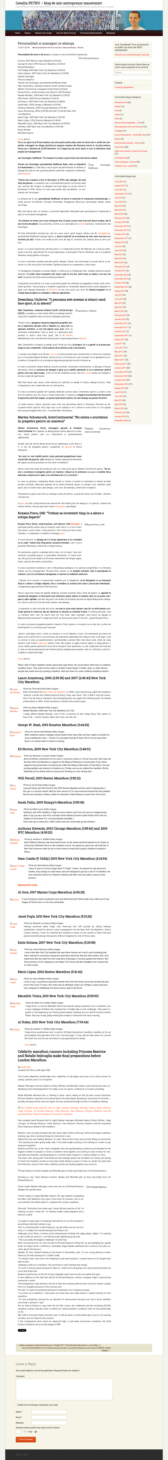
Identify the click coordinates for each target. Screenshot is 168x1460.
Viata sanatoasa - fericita (72, 48)
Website (19, 1423)
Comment (20, 1376)
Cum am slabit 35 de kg (66, 33)
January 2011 (120, 368)
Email (19, 1417)
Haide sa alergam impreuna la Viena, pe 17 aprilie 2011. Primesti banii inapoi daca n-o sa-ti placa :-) (59, 1345)
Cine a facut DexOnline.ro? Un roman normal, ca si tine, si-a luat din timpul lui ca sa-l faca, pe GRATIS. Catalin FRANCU (66, 1349)
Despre (28, 33)
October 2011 (120, 331)
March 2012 (120, 311)
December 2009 (121, 421)
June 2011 (119, 348)
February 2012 (121, 315)
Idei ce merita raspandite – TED (128, 123)
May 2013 (119, 254)
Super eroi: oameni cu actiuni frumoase (131, 151)
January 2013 (120, 271)
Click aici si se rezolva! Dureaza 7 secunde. (132, 55)
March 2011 (120, 360)
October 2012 (120, 283)
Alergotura (110, 33)
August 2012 (120, 291)
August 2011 (120, 340)
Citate (117, 115)
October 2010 (120, 380)
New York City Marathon (54, 692)
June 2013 (119, 250)
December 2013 (121, 226)
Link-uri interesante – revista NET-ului (130, 135)
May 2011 (119, 352)
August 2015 (120, 186)
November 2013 (121, 230)
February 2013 (121, 267)
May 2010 (119, 400)
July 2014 (119, 198)
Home (17, 33)
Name (19, 1412)
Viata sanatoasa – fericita (125, 162)
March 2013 (120, 263)
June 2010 (119, 396)
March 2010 (120, 408)
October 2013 (120, 234)
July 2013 (119, 246)
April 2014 (119, 210)
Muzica (118, 139)
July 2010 (119, 392)
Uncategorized (121, 158)
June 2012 (119, 299)
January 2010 (120, 416)
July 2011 (119, 344)
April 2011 (119, 356)
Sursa (20, 139)
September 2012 (122, 287)
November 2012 (121, 279)
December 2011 (121, 323)
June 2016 (119, 182)
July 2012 (119, 295)
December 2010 (121, 372)
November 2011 (121, 327)
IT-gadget (119, 131)
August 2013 (120, 242)
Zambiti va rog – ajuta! (124, 166)
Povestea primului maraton (91, 33)
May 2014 (119, 206)
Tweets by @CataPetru (124, 87)
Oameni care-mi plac (43, 33)
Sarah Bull (25, 1067)
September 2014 (122, 194)
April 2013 (119, 259)
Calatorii (118, 106)
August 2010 (120, 388)
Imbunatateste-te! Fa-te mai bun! (48, 48)
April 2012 (119, 307)
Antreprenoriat (121, 102)
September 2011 (122, 335)
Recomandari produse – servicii (128, 143)
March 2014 (120, 214)
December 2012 (121, 275)
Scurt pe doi (120, 147)
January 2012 (120, 319)
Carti (117, 110)
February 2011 (121, 364)
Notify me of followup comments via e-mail (38, 1405)
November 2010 (121, 376)
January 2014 (120, 222)
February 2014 (121, 218)
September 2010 (122, 384)
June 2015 (119, 190)
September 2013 (122, 238)
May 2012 (119, 303)
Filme (117, 119)
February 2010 (121, 412)
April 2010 (119, 404)
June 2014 (119, 202)
